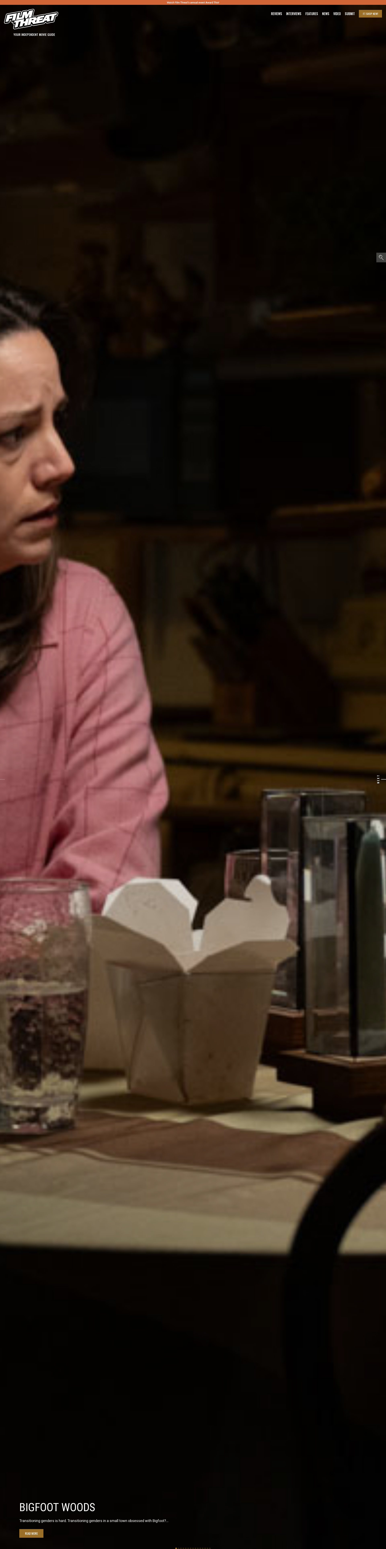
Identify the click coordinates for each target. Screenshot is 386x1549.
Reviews (276, 13)
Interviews (293, 13)
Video (337, 13)
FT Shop (370, 13)
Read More (31, 1533)
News (325, 13)
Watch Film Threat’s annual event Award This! (193, 2)
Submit (350, 13)
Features (311, 13)
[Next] (383, 779)
